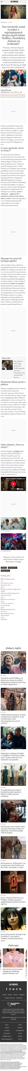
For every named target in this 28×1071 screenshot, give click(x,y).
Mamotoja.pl (7, 1033)
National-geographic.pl (6, 1039)
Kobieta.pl (20, 1027)
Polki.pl (20, 1024)
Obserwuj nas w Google (11, 96)
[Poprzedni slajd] (1, 958)
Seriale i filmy (5, 570)
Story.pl (20, 1039)
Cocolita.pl (6, 1030)
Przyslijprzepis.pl (20, 1030)
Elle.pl (6, 1024)
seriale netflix (12, 567)
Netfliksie (17, 451)
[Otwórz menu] (2, 2)
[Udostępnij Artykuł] (22, 95)
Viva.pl (20, 1033)
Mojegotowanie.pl (6, 1036)
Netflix (4, 567)
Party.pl (7, 1027)
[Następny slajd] (25, 958)
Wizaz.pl (20, 1036)
